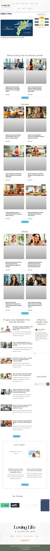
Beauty (26, 3)
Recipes (22, 3)
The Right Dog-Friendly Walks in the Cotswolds (12, 37)
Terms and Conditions (28, 536)
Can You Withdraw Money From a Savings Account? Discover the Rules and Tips (22, 344)
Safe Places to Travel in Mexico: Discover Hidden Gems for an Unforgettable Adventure (15, 470)
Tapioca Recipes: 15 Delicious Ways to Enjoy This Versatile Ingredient (13, 175)
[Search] (47, 384)
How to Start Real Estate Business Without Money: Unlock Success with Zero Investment (35, 89)
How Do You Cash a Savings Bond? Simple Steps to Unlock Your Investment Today (22, 407)
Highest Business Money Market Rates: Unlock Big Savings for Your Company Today (12, 89)
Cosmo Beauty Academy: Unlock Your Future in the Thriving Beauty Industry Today (35, 305)
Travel (17, 3)
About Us (24, 8)
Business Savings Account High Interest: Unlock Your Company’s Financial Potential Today (21, 391)
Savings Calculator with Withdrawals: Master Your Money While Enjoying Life (22, 422)
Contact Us (30, 8)
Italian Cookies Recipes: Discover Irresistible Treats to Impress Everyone (36, 136)
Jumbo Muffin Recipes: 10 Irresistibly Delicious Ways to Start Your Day (13, 214)
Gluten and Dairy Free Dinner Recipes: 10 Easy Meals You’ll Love (36, 175)
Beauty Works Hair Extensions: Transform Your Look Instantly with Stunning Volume (13, 305)
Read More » (7, 94)
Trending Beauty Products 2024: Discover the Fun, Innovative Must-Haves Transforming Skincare (35, 264)
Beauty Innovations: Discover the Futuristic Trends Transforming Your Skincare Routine (13, 264)
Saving (19, 8)
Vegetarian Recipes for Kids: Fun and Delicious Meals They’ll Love (35, 214)
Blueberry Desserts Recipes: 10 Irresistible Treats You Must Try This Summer (13, 136)
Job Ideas (31, 3)
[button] (35, 337)
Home (13, 3)
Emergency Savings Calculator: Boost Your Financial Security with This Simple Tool (23, 328)
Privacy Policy (18, 536)
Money (36, 3)
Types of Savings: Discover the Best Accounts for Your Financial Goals (22, 374)
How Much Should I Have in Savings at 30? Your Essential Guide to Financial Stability (22, 359)
